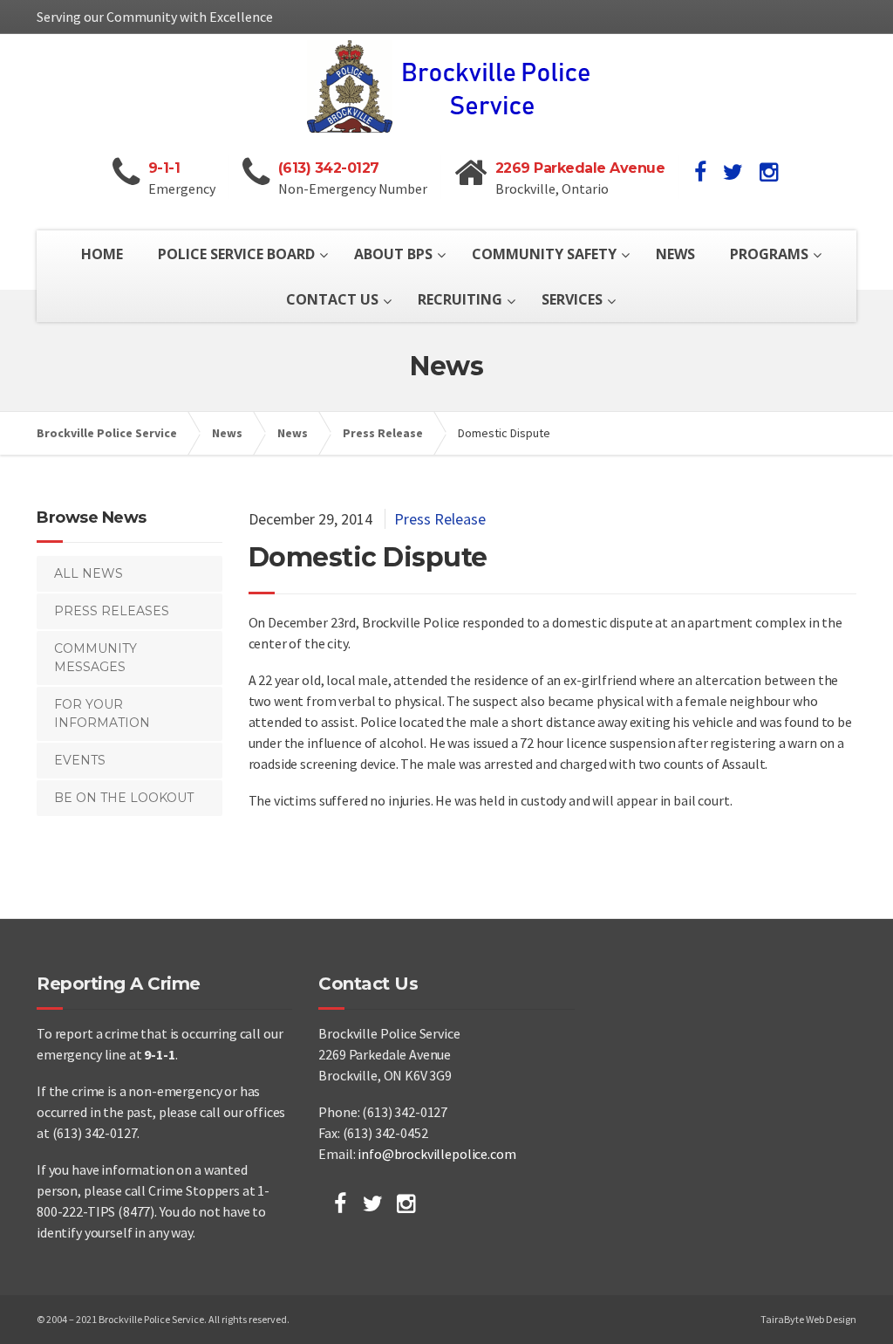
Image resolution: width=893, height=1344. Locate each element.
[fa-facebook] (700, 172)
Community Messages (95, 658)
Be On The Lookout (124, 798)
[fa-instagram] (769, 172)
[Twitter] (373, 1203)
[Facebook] (340, 1203)
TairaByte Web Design (808, 1319)
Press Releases (111, 611)
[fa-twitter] (733, 172)
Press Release (440, 519)
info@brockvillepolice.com (436, 1153)
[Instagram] (406, 1203)
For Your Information (102, 713)
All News (88, 573)
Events (80, 760)
